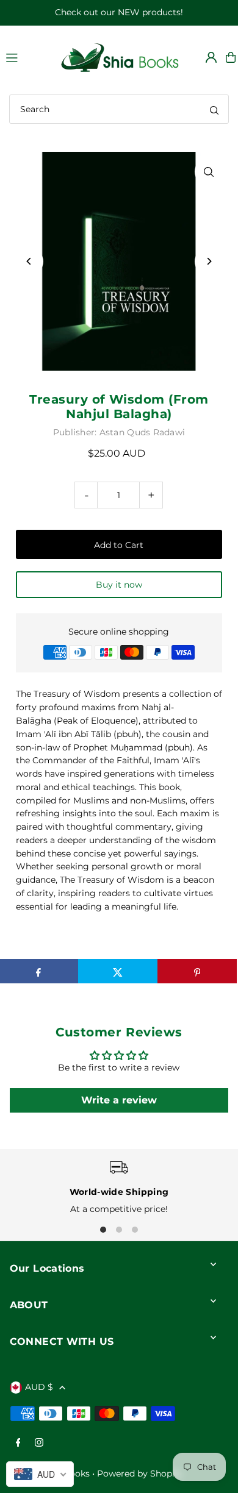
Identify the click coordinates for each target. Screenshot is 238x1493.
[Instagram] (39, 1443)
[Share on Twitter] (117, 971)
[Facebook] (18, 1443)
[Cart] (231, 57)
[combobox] (119, 109)
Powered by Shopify (139, 1473)
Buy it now (119, 585)
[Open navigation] (25, 56)
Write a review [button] (119, 1100)
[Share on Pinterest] (197, 971)
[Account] (211, 57)
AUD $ (39, 1387)
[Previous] (29, 261)
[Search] (214, 109)
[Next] (208, 261)
